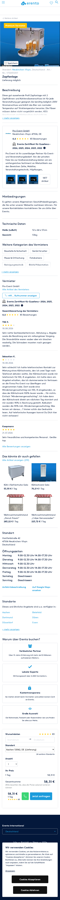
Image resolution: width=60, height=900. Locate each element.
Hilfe (44, 842)
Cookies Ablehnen (30, 890)
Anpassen (10, 870)
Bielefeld (36, 612)
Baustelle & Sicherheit (15, 251)
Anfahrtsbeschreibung (14, 587)
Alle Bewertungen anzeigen (16, 446)
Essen (35, 622)
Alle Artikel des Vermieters (15, 289)
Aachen (6, 612)
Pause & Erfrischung (14, 258)
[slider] (23, 138)
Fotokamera (36, 258)
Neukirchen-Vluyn (21, 69)
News (35, 842)
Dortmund (7, 617)
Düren (35, 617)
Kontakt (25, 842)
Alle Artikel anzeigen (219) (15, 460)
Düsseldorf (7, 622)
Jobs (15, 842)
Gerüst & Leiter (39, 251)
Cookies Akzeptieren (30, 879)
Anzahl (9, 758)
